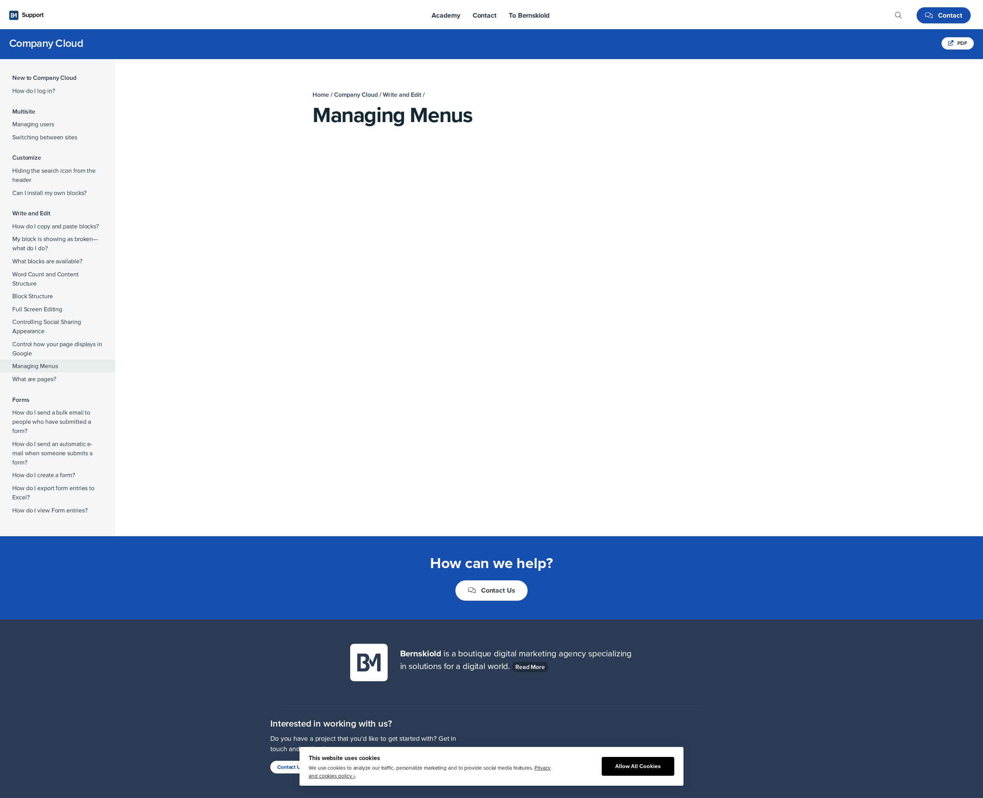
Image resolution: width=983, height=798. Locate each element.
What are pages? (34, 378)
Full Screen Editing (37, 309)
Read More (530, 666)
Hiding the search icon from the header (54, 175)
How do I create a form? (43, 474)
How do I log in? (33, 90)
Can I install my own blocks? (49, 192)
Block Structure (32, 295)
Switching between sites (44, 137)
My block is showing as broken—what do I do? (55, 243)
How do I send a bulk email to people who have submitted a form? (51, 421)
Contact (949, 15)
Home (321, 94)
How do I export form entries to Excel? (53, 492)
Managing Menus (35, 365)
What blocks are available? (47, 261)
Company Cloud (46, 43)
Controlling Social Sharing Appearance (46, 326)
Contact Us (497, 590)
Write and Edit (402, 94)
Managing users (33, 124)
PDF (961, 43)
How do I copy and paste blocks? (55, 226)
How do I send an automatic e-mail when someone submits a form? (52, 453)
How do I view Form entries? (50, 510)
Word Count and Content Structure (45, 279)
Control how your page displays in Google (57, 348)
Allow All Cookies (638, 766)
